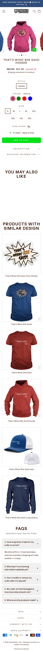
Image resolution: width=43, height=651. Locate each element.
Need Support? (21, 630)
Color (21, 94)
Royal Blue (30, 98)
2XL (34, 111)
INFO (21, 612)
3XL (13, 118)
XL (26, 111)
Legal (21, 618)
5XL (30, 118)
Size (21, 106)
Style (21, 81)
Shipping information (21, 154)
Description (21, 149)
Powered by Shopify (21, 649)
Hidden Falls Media (21, 644)
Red (24, 98)
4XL (21, 118)
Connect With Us (21, 624)
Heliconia (13, 98)
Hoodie (21, 86)
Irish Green (18, 98)
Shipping (11, 72)
